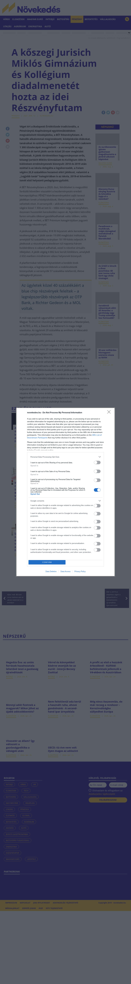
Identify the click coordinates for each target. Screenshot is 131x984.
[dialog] (65, 492)
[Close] (109, 412)
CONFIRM (47, 562)
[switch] (97, 462)
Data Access (65, 571)
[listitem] (65, 456)
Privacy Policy (80, 571)
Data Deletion (51, 571)
